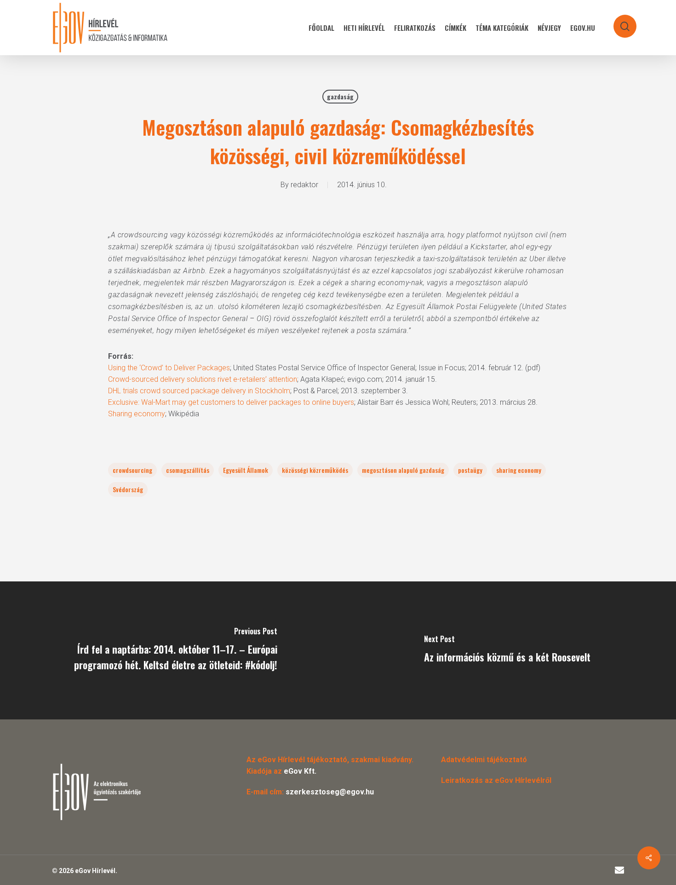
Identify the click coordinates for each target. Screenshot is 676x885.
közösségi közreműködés (315, 470)
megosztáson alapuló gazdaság (403, 470)
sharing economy (518, 470)
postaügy (470, 470)
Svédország (128, 489)
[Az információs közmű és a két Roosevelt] (507, 650)
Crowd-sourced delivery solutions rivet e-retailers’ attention (202, 379)
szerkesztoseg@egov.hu (330, 791)
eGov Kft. (300, 771)
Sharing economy (136, 413)
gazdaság (340, 96)
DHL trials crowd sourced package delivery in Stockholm (199, 390)
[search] (618, 22)
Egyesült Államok (245, 470)
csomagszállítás (187, 470)
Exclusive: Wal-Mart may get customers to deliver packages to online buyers (231, 402)
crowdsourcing (132, 470)
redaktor (304, 184)
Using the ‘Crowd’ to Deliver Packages (169, 367)
